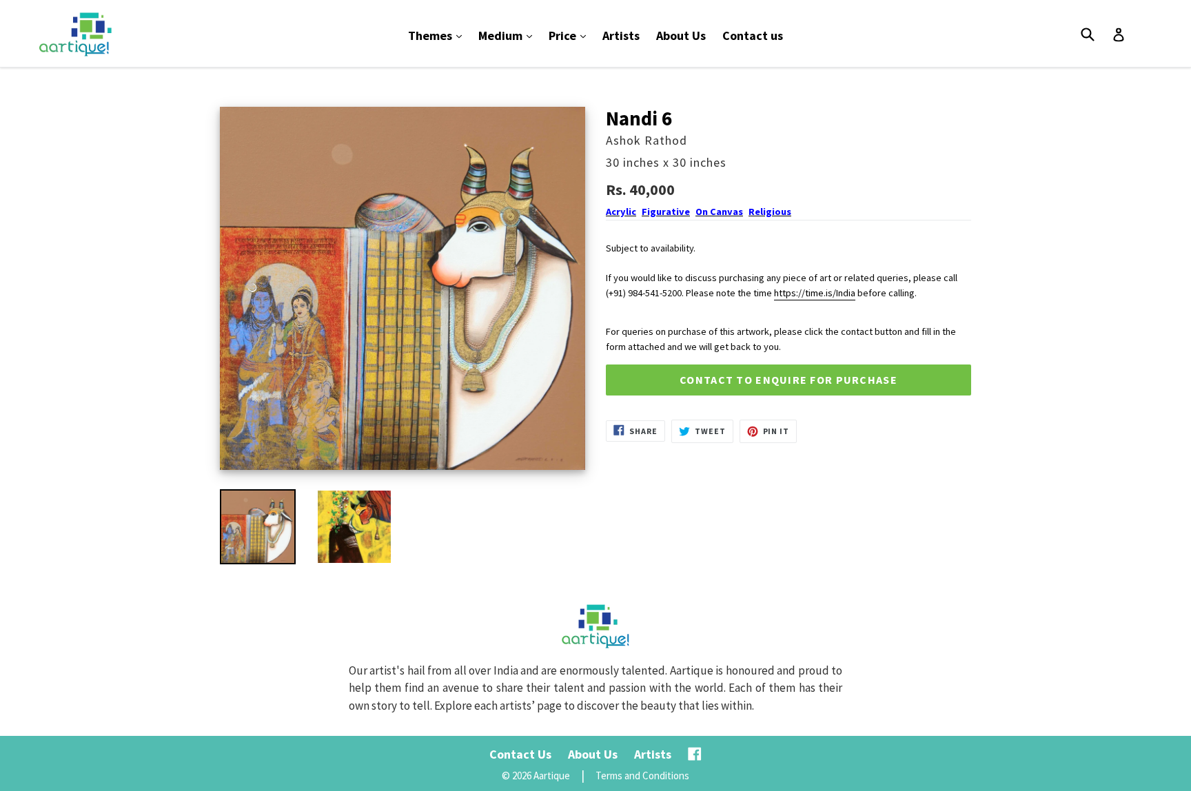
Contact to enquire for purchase (788, 380)
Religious (770, 211)
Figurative (666, 211)
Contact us (752, 35)
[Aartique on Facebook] (695, 754)
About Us (681, 35)
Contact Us (520, 754)
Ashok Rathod (646, 140)
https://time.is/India (814, 293)
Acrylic (621, 211)
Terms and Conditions (642, 775)
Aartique (551, 775)
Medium (508, 35)
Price (571, 35)
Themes (438, 35)
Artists (621, 35)
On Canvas (719, 211)
